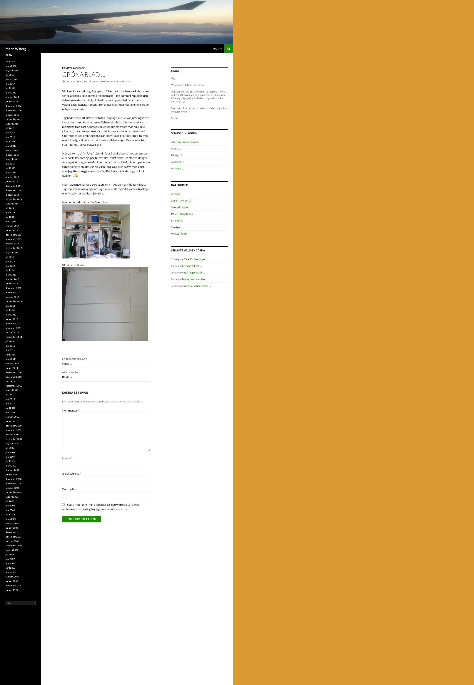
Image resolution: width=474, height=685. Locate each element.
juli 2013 (10, 257)
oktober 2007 (12, 541)
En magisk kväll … (192, 265)
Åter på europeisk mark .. (185, 141)
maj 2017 (10, 83)
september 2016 (14, 119)
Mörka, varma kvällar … (195, 279)
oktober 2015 (12, 154)
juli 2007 (10, 554)
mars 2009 (11, 465)
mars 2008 (11, 519)
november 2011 (13, 328)
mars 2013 (11, 274)
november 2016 (13, 110)
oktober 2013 (12, 243)
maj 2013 (10, 265)
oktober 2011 (12, 332)
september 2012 (14, 301)
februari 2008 (12, 523)
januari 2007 (12, 581)
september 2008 (14, 492)
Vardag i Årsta (179, 233)
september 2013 (14, 248)
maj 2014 (10, 212)
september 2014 (14, 199)
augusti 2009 (12, 443)
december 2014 (13, 185)
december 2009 (13, 425)
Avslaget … (177, 161)
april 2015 (10, 168)
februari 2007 (12, 576)
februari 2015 (12, 177)
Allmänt (175, 193)
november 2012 (13, 292)
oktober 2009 (12, 434)
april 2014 (10, 217)
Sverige (175, 227)
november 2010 (13, 376)
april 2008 (10, 514)
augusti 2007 (12, 550)
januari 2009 (12, 474)
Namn (67, 458)
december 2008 (13, 479)
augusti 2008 (12, 496)
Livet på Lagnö (179, 207)
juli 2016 (10, 128)
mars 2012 (11, 314)
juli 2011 (10, 341)
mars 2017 (11, 92)
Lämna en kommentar (117, 81)
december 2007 (13, 532)
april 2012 (10, 310)
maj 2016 (10, 137)
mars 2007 (11, 572)
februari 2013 (12, 279)
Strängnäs (177, 220)
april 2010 (10, 408)
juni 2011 (10, 345)
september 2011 (14, 336)
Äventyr (217, 49)
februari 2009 (12, 470)
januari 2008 (12, 527)
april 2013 (10, 270)
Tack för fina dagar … (196, 259)
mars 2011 (11, 359)
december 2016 (13, 106)
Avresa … (176, 148)
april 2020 (10, 61)
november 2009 (13, 430)
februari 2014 (12, 225)
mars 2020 (11, 66)
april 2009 (10, 461)
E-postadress (71, 473)
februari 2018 (12, 79)
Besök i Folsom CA (181, 200)
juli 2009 (10, 447)
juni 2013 (10, 261)
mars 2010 (11, 412)
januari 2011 (12, 368)
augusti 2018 (12, 70)
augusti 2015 (12, 159)
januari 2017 (12, 101)
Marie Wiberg (16, 49)
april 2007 (10, 567)
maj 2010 (10, 403)
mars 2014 (11, 221)
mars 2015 (11, 172)
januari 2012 (12, 319)
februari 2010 (12, 416)
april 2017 (10, 88)
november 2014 (13, 190)
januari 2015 (12, 181)
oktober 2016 (12, 114)
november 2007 (13, 536)
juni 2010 (10, 399)
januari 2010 (12, 421)
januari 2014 (12, 230)
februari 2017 (12, 97)
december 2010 (13, 372)
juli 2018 (10, 74)
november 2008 (13, 483)
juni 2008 (10, 505)
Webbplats (69, 489)
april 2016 (10, 141)
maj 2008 (10, 510)
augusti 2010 (12, 390)
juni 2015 (10, 163)
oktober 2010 (12, 381)
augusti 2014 (12, 203)
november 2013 (13, 239)
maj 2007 (10, 563)
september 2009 (14, 439)
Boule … (70, 374)
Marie (95, 81)
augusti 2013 (12, 252)
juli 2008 (10, 501)
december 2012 (13, 288)
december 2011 (13, 323)
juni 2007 (10, 559)
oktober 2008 (12, 487)
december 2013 (13, 234)
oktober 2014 (12, 194)
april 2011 (10, 354)
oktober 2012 (12, 297)
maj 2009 (10, 456)
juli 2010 (10, 394)
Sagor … (74, 361)
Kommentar (70, 410)
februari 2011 (12, 363)
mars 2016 (11, 146)
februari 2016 (12, 150)
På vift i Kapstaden (74, 68)
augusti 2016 (12, 123)
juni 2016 (10, 132)
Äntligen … (177, 168)
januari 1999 (12, 590)
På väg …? (176, 155)
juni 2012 (10, 305)
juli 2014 (10, 208)
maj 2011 (10, 350)
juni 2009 (10, 452)
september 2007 (14, 545)
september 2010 (14, 385)
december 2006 (13, 585)
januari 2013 (12, 283)
